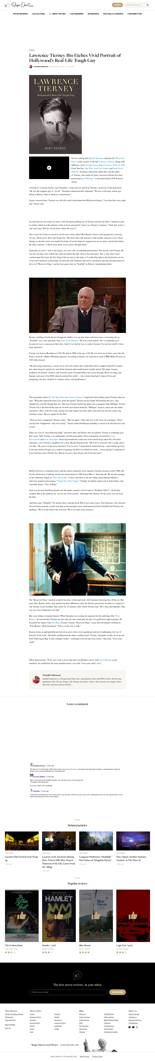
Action (32, 1014)
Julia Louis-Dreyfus (69, 340)
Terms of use (84, 1056)
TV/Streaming (77, 14)
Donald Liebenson (41, 67)
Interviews (93, 14)
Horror (32, 1029)
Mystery (57, 1014)
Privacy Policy (97, 1056)
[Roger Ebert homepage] (19, 5)
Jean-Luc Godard (101, 168)
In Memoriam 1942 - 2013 (69, 1045)
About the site (134, 1014)
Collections (38, 14)
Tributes (82, 1032)
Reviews (82, 1014)
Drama (32, 1026)
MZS (81, 1023)
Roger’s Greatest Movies (14, 1014)
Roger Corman (105, 164)
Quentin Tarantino (96, 158)
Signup (117, 5)
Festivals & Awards (113, 14)
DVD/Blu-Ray (109, 1014)
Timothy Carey (91, 164)
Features (32, 50)
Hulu (31, 1032)
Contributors (134, 14)
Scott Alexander (51, 439)
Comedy (33, 1020)
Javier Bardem (105, 659)
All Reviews (9, 1017)
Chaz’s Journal (84, 1017)
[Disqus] (77, 788)
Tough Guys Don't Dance (68, 480)
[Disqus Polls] (77, 735)
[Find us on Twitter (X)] (137, 1027)
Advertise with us (135, 1020)
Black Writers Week (111, 1020)
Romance (58, 1020)
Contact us (133, 1017)
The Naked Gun (60, 477)
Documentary (35, 1023)
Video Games (109, 1017)
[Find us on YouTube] (133, 1027)
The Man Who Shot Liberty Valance (67, 397)
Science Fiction (60, 1023)
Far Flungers (83, 1026)
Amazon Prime (35, 1017)
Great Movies (59, 14)
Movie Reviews (20, 14)
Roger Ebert (108, 1029)
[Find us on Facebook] (130, 1027)
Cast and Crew (10, 1020)
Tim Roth (56, 622)
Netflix (56, 1017)
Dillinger (90, 178)
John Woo (88, 168)
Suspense (58, 1026)
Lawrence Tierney (106, 161)
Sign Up (8, 1028)
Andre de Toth (118, 164)
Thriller (56, 1029)
